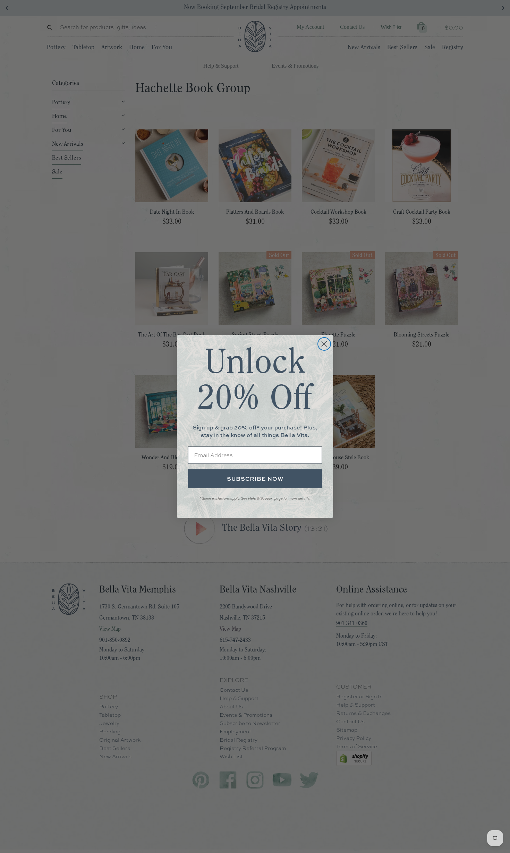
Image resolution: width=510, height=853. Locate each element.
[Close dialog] (324, 344)
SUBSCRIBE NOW (255, 479)
